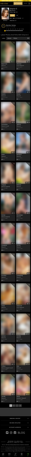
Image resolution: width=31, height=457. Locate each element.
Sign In (25, 3)
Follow (12, 15)
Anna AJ (8, 186)
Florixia (19, 245)
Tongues (4, 185)
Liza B (18, 65)
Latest (3, 38)
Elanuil (18, 94)
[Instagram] (11, 433)
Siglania (19, 124)
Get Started (18, 3)
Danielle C (19, 398)
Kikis (18, 366)
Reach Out (4, 64)
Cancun (4, 336)
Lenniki (3, 396)
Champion (4, 245)
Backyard (19, 154)
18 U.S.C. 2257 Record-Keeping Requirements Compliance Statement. (15, 444)
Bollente (19, 185)
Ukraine (13, 10)
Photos (15, 38)
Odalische (19, 305)
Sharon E (4, 65)
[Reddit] (15, 433)
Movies (9, 38)
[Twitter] (7, 433)
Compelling (20, 275)
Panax (18, 396)
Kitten (3, 154)
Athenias (19, 64)
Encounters (5, 124)
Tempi (3, 305)
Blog (21, 433)
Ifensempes (20, 215)
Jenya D (8, 367)
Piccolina (4, 275)
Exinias (3, 215)
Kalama (3, 94)
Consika (19, 336)
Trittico (3, 366)
